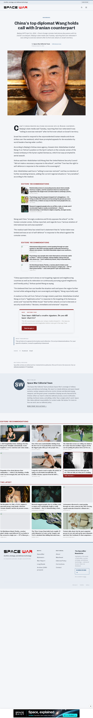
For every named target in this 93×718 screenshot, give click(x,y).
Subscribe (85, 2)
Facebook (25, 351)
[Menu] (86, 7)
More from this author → (36, 406)
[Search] (81, 7)
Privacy (75, 585)
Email (31, 351)
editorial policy (46, 402)
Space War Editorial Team (42, 44)
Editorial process (56, 44)
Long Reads (41, 564)
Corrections (60, 564)
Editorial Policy (61, 561)
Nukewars (40, 557)
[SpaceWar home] (15, 7)
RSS (85, 576)
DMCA (87, 585)
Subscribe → (81, 571)
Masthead (59, 557)
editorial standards (19, 367)
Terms (82, 585)
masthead (30, 367)
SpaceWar (40, 554)
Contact (58, 567)
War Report (41, 561)
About (58, 554)
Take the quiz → (29, 328)
